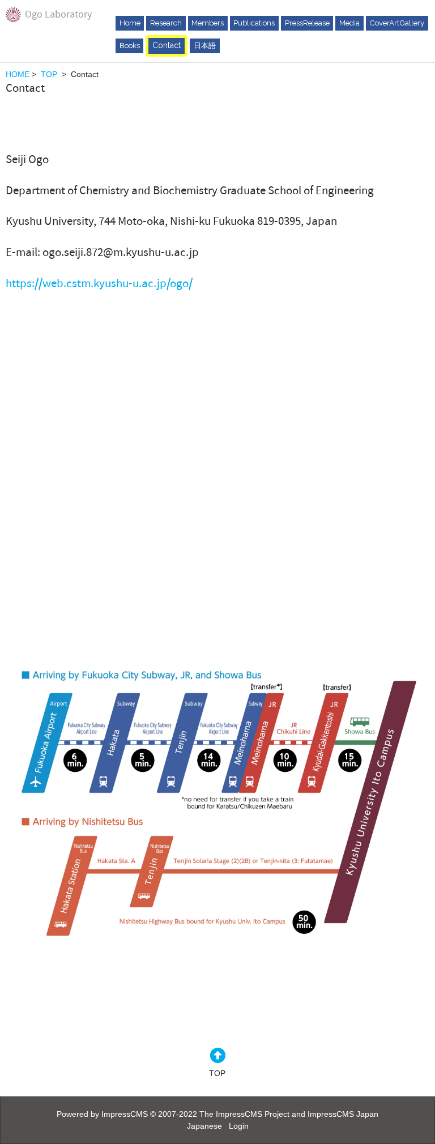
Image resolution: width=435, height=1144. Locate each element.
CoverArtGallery (396, 22)
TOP (49, 74)
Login (239, 1125)
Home (130, 22)
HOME (17, 74)
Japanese (204, 1125)
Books (130, 45)
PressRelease (307, 22)
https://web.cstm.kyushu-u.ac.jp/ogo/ (100, 283)
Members (207, 22)
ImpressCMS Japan (343, 1114)
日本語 (205, 45)
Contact (166, 45)
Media (349, 22)
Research (166, 22)
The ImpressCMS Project (244, 1114)
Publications (254, 22)
